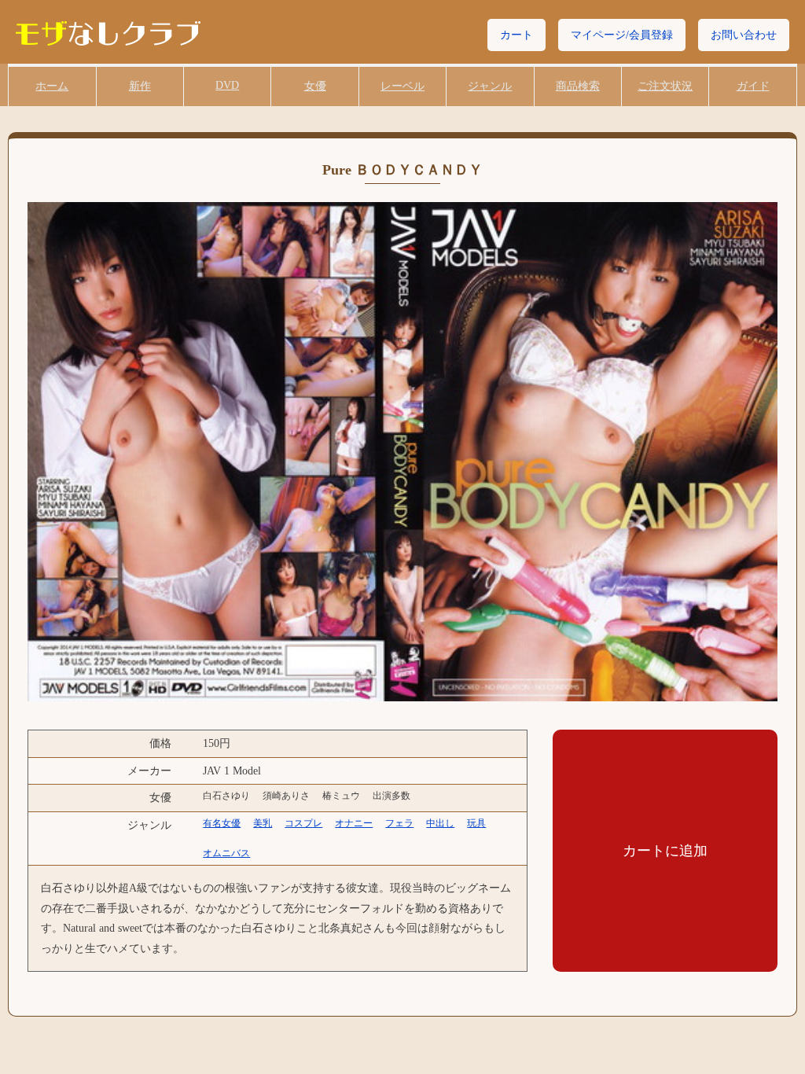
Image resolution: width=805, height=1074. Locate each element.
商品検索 (578, 86)
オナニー (354, 823)
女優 (315, 86)
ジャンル (490, 86)
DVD (227, 85)
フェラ (399, 823)
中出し (440, 823)
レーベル (402, 86)
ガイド (753, 86)
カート (516, 35)
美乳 (262, 823)
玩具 (476, 823)
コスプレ (303, 823)
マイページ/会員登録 (622, 35)
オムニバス (226, 853)
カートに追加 (665, 851)
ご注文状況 (665, 86)
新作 (140, 86)
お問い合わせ (744, 35)
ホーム (51, 86)
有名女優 (222, 823)
